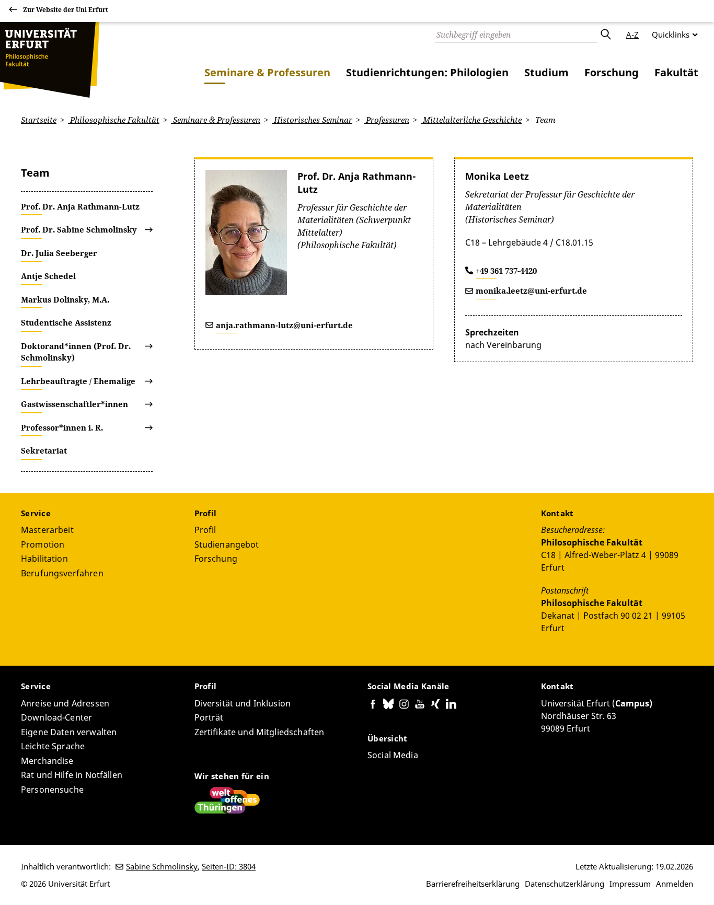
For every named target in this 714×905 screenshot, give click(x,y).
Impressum (630, 883)
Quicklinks (670, 34)
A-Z (632, 34)
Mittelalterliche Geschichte (471, 119)
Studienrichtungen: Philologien (427, 72)
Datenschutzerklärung (564, 883)
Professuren (386, 119)
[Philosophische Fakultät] (49, 60)
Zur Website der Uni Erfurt (65, 9)
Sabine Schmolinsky (162, 866)
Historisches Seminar (312, 119)
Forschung (611, 72)
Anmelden (674, 883)
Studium (546, 72)
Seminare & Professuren (267, 72)
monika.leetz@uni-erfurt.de (531, 290)
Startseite (38, 119)
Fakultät (676, 72)
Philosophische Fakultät (113, 119)
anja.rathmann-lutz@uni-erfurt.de (284, 325)
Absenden (605, 34)
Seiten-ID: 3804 (229, 866)
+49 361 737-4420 (506, 270)
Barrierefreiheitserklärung (473, 883)
